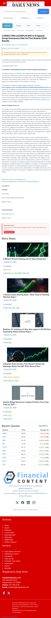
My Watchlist (25, 18)
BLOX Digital (18, 612)
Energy (10, 415)
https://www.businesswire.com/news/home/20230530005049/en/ (20, 181)
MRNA (19, 273)
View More (43, 426)
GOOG (4, 447)
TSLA (4, 464)
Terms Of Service (25, 496)
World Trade (16, 377)
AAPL (4, 437)
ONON (16, 380)
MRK (16, 273)
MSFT (4, 454)
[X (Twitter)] (17, 502)
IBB (9, 273)
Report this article (9, 232)
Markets (7, 25)
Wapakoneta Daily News (27, 603)
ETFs (28, 25)
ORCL (4, 461)
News (13, 30)
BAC (3, 444)
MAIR (10, 342)
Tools (38, 25)
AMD (4, 440)
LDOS (13, 308)
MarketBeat (8, 266)
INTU (10, 308)
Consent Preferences (10, 617)
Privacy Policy (39, 493)
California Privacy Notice (27, 606)
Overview (7, 30)
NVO (28, 273)
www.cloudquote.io (25, 488)
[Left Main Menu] (4, 3)
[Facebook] (22, 502)
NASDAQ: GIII (20, 73)
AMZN (4, 433)
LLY (12, 273)
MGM (17, 308)
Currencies (20, 30)
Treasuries (39, 30)
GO (13, 380)
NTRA (24, 273)
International (30, 30)
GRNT (10, 419)
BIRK (10, 380)
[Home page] (25, 4)
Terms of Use (34, 604)
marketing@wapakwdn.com (18, 587)
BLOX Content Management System (27, 610)
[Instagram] (33, 502)
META (4, 451)
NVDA (4, 458)
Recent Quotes (8, 18)
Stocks (18, 25)
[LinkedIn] (28, 502)
